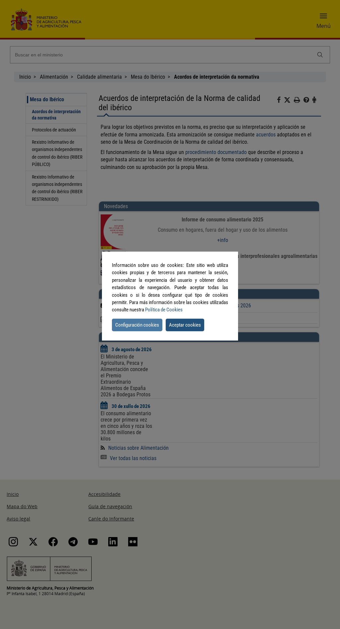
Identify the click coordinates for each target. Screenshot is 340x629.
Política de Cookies (164, 310)
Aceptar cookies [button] (185, 325)
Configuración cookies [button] (137, 325)
